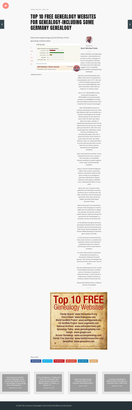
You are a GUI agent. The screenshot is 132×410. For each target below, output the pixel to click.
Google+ (72, 361)
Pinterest (59, 361)
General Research (36, 9)
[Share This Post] (36, 75)
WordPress (56, 406)
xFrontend (67, 406)
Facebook (36, 361)
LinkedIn (83, 361)
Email (94, 361)
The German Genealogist (32, 406)
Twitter (48, 361)
